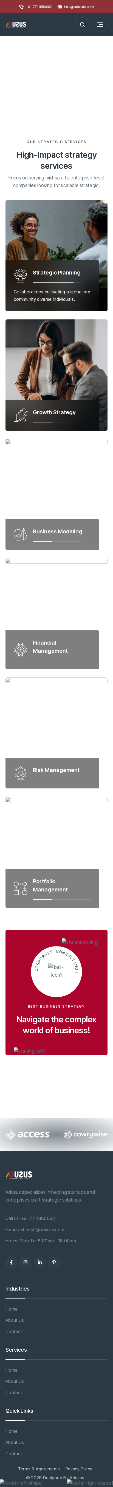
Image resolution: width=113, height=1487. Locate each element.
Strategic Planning (57, 272)
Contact (13, 1331)
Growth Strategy (54, 412)
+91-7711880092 (39, 6)
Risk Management (56, 770)
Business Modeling (57, 531)
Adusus (77, 1477)
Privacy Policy (79, 1468)
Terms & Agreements (39, 1468)
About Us (14, 1320)
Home (11, 1309)
